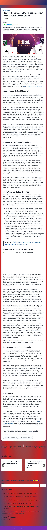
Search (3, 483)
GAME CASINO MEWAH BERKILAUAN (25, 528)
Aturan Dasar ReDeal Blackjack (10, 435)
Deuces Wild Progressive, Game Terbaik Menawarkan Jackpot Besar (20, 496)
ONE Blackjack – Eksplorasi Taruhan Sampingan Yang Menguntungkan (20, 493)
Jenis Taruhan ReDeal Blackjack (10, 437)
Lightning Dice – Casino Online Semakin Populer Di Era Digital (36, 446)
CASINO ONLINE (6, 10)
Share (18, 25)
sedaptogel (36, 430)
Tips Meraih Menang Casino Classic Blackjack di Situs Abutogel (35, 463)
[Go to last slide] (3, 465)
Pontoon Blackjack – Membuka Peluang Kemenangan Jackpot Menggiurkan (21, 500)
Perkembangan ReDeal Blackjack (25, 437)
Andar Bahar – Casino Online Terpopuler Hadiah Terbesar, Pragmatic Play (11, 446)
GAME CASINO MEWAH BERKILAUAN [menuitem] (32, 86)
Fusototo (11, 511)
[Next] (44, 465)
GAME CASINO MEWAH (23, 435)
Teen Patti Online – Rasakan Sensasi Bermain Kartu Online (17, 503)
